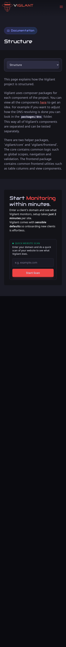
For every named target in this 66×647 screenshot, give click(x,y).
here (43, 102)
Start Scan (33, 273)
